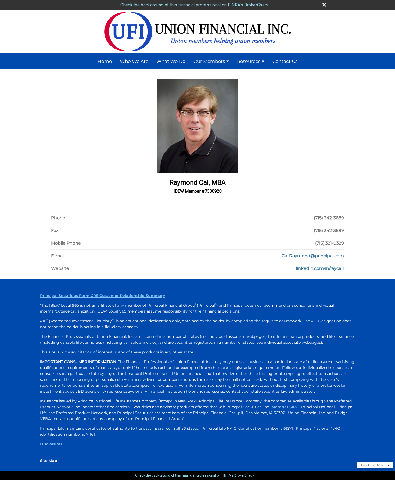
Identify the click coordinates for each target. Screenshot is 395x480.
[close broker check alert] (324, 5)
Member (280, 406)
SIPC (293, 406)
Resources (248, 61)
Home (105, 61)
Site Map (48, 460)
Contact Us (284, 61)
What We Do (170, 61)
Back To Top (372, 465)
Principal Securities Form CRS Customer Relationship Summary (102, 295)
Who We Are (134, 61)
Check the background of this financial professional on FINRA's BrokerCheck (194, 5)
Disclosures (51, 444)
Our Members (209, 61)
